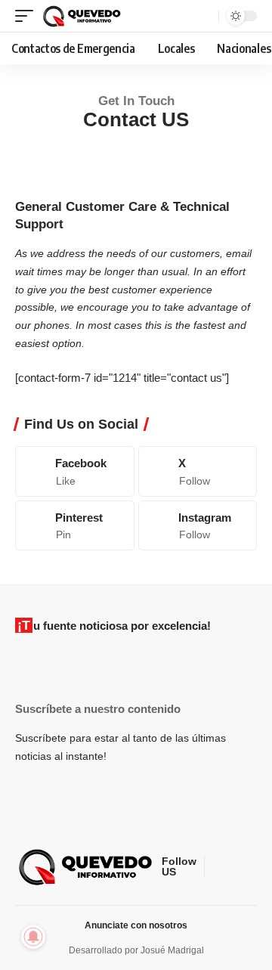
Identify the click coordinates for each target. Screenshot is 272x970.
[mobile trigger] (28, 16)
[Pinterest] (74, 525)
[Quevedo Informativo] (83, 16)
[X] (198, 471)
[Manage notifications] (33, 937)
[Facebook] (74, 471)
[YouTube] (253, 867)
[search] (205, 16)
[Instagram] (198, 525)
